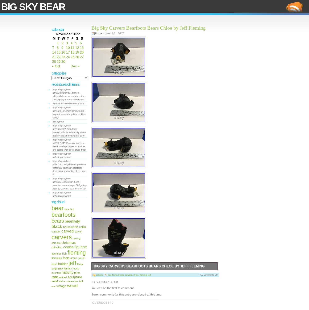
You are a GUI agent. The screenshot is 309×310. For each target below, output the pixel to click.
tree (53, 286)
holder (63, 264)
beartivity (72, 221)
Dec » (75, 66)
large (54, 268)
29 (59, 61)
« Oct (56, 66)
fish (64, 253)
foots (66, 258)
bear (58, 208)
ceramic (56, 243)
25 (72, 57)
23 (63, 57)
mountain (56, 273)
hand (54, 264)
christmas (68, 242)
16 (63, 52)
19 (77, 52)
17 (68, 52)
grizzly (81, 258)
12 (77, 48)
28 (54, 61)
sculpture (74, 277)
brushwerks (70, 227)
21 (54, 57)
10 (68, 48)
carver (78, 231)
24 (68, 57)
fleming (76, 252)
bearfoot (69, 209)
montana (64, 268)
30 (63, 61)
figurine (80, 247)
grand (73, 258)
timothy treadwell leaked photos (69, 103)
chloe (136, 275)
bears (58, 221)
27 (82, 57)
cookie (68, 247)
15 (59, 52)
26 (77, 57)
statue (62, 281)
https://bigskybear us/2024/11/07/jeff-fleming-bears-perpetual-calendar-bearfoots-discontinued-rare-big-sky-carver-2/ (70, 168)
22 (59, 57)
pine (77, 272)
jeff (72, 263)
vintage (61, 286)
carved (67, 231)
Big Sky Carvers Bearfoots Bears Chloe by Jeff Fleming (148, 28)
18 (72, 52)
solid (55, 281)
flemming (57, 258)
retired (63, 277)
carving (76, 238)
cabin (82, 227)
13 (82, 48)
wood (72, 285)
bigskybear (58, 121)
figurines (56, 253)
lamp (80, 264)
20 (82, 52)
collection (57, 247)
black (57, 226)
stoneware (72, 281)
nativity (67, 272)
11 (72, 48)
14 (54, 52)
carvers (62, 237)
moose (75, 268)
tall (81, 281)
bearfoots (63, 215)
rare (55, 277)
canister (56, 231)
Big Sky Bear (33, 6)
